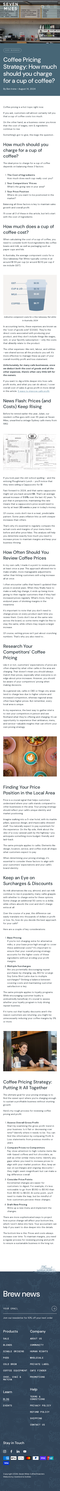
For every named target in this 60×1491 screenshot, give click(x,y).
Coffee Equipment (15, 1370)
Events (7, 1405)
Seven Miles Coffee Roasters (31, 1474)
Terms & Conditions (37, 1397)
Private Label (40, 1364)
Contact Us (37, 1424)
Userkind (18, 1477)
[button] (42, 6)
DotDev (27, 1477)
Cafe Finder (38, 1370)
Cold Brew (10, 1364)
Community (37, 1345)
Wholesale (37, 1357)
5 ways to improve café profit (33, 391)
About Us (36, 1338)
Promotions (37, 1377)
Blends (7, 1345)
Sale (6, 1338)
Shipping (36, 1418)
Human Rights (39, 1351)
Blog (6, 1399)
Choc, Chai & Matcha (12, 1378)
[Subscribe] (54, 1309)
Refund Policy (40, 1412)
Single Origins (13, 1351)
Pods (6, 1357)
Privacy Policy (40, 1405)
